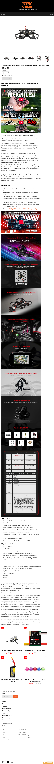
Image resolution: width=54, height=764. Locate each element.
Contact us (5, 713)
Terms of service (6, 708)
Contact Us (48, 762)
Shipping (4, 706)
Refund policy (6, 718)
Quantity (4, 70)
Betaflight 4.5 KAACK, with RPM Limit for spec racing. (23, 208)
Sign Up (15, 696)
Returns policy (6, 711)
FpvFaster (7, 760)
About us (4, 704)
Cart (52, 14)
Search (4, 701)
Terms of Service (7, 715)
